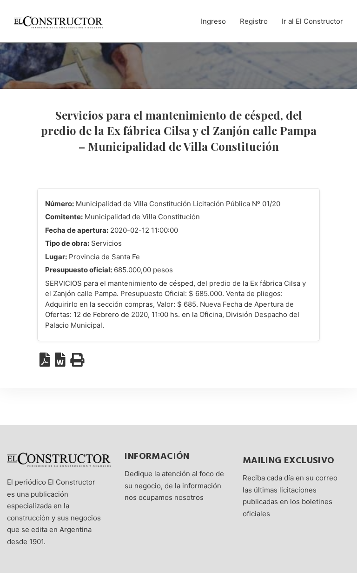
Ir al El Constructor (312, 21)
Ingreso (213, 21)
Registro (254, 21)
